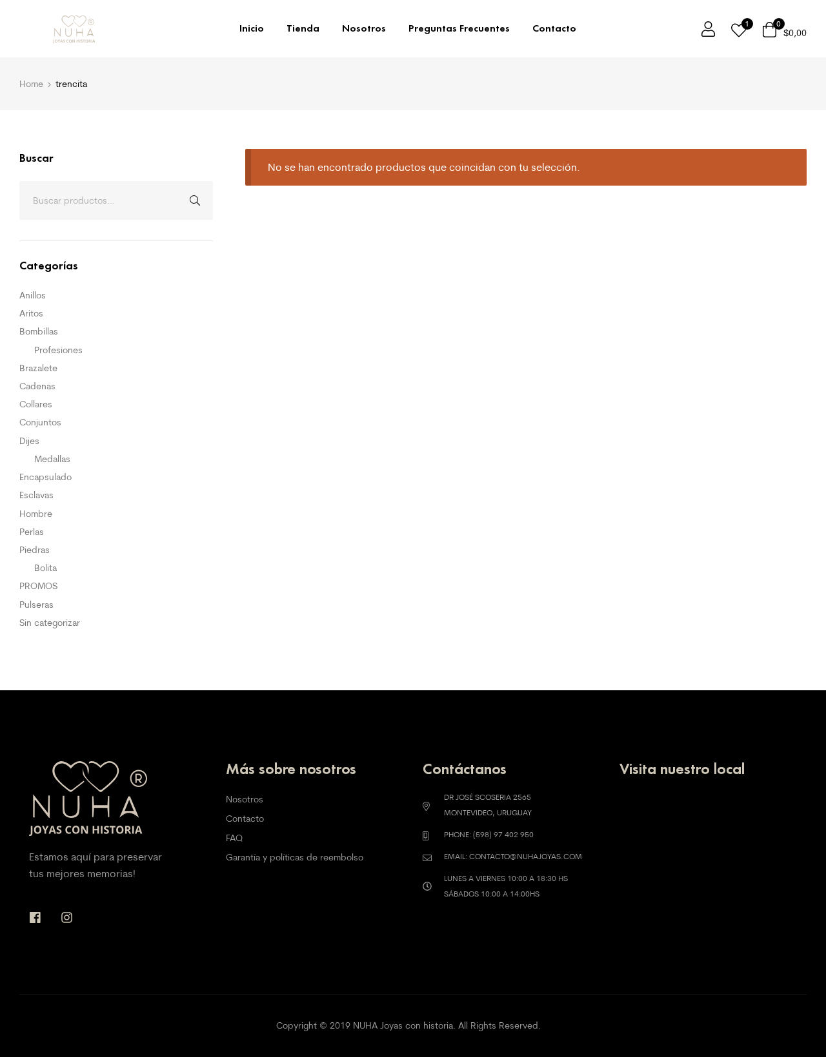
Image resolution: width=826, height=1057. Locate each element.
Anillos (32, 295)
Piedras (34, 550)
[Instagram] (67, 917)
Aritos (31, 313)
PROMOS (38, 586)
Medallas (52, 459)
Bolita (45, 568)
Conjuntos (40, 422)
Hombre (35, 513)
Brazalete (38, 368)
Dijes (29, 441)
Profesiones (58, 350)
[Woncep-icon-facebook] (35, 917)
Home (31, 84)
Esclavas (36, 495)
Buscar (193, 200)
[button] (789, 1020)
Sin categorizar (49, 622)
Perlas (31, 532)
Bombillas (38, 331)
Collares (35, 404)
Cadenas (37, 386)
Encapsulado (45, 477)
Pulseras (36, 604)
